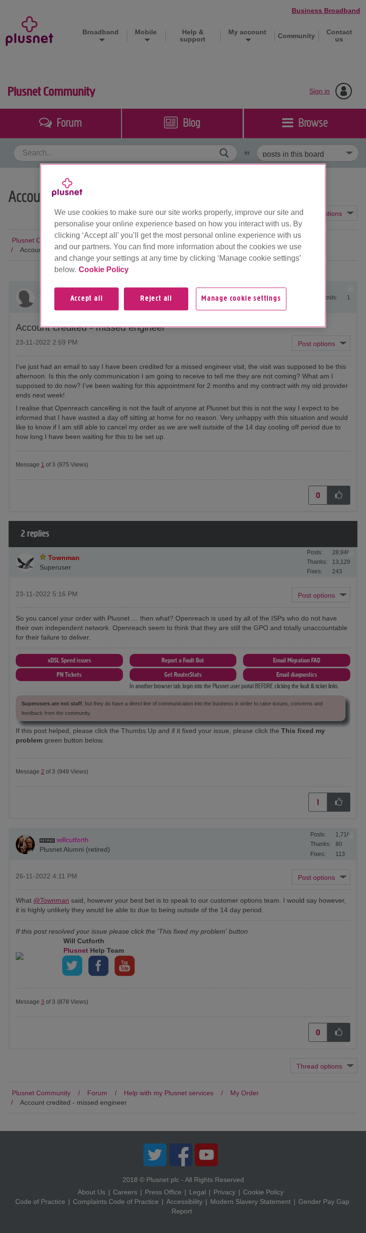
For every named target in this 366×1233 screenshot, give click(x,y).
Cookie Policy (104, 269)
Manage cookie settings (241, 299)
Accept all (87, 299)
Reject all (156, 299)
